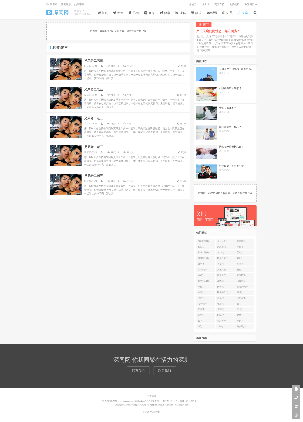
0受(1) (200, 326)
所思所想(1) (222, 247)
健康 (166, 13)
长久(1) (201, 247)
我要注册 (66, 4)
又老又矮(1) (222, 269)
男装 (135, 13)
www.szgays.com (181, 405)
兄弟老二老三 (93, 60)
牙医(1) (220, 281)
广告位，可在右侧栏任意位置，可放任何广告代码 (225, 193)
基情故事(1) (242, 286)
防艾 (229, 13)
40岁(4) (220, 264)
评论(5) (130, 152)
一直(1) (201, 286)
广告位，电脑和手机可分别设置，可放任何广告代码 (118, 31)
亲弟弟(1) (202, 269)
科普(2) (240, 247)
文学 (244, 13)
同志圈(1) (241, 326)
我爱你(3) (221, 275)
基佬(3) (240, 264)
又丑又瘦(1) (222, 241)
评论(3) (130, 181)
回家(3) (220, 315)
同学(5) (220, 286)
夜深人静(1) (203, 252)
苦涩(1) (240, 309)
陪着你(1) (241, 281)
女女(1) (220, 252)
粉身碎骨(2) (222, 320)
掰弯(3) (220, 298)
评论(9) (130, 66)
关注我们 (249, 4)
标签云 (193, 4)
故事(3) (201, 264)
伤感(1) (201, 298)
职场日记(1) (222, 258)
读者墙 (205, 4)
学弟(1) (201, 292)
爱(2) (200, 320)
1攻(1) (220, 326)
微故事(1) (241, 241)
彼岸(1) (240, 315)
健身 (151, 13)
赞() (183, 66)
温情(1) (240, 292)
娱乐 (197, 13)
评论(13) (130, 123)
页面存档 (219, 4)
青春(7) (240, 320)
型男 (213, 13)
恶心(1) (240, 252)
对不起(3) (241, 275)
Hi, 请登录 (52, 4)
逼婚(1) (201, 275)
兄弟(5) (201, 309)
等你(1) (201, 315)
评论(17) (130, 95)
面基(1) (240, 269)
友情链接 (234, 4)
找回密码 (79, 4)
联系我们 (138, 370)
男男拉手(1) (203, 258)
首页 (104, 13)
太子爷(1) (202, 303)
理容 (182, 13)
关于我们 (151, 396)
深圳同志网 (58, 12)
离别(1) (240, 258)
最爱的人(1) (203, 281)
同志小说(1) (222, 292)
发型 (119, 13)
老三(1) (220, 303)
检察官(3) (241, 298)
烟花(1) (220, 309)
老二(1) (240, 303)
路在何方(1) (203, 241)
